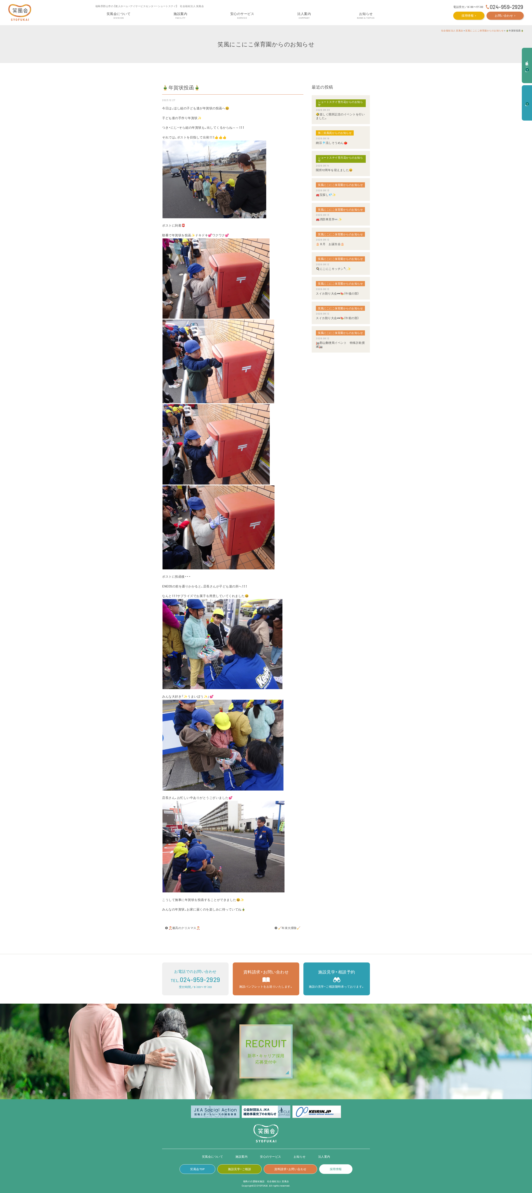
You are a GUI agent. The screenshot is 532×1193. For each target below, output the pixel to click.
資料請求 (527, 100)
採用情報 (468, 15)
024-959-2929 (506, 7)
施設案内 (241, 1156)
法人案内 (324, 1156)
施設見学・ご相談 (239, 1169)
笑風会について (212, 1156)
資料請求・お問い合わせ (290, 1169)
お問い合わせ (504, 15)
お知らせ (300, 1156)
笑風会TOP (197, 1169)
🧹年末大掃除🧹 (288, 928)
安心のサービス (270, 1156)
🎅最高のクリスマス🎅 (184, 928)
